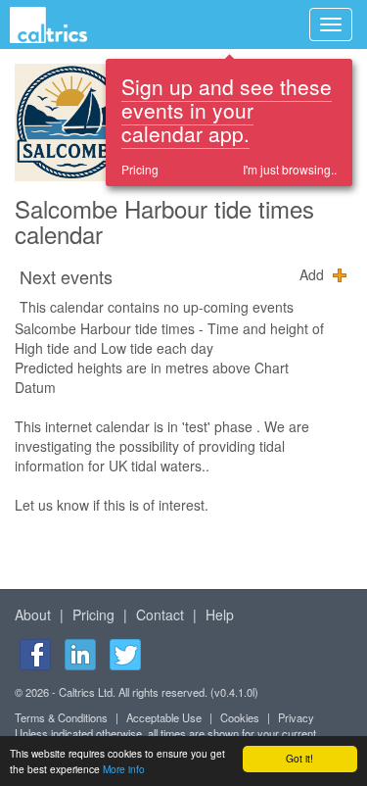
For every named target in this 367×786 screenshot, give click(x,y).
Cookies (239, 717)
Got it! (299, 758)
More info (124, 768)
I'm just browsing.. (290, 169)
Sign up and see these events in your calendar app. (226, 110)
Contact (160, 614)
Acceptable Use (164, 717)
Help (220, 614)
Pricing (140, 169)
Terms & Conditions (61, 717)
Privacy (296, 717)
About (33, 614)
